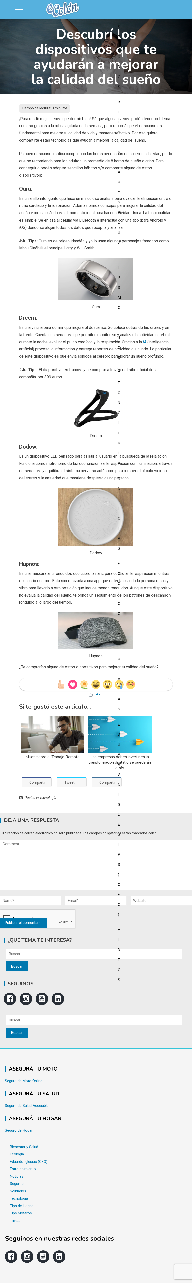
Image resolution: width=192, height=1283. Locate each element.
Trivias (15, 1220)
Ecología (17, 1154)
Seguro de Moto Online (23, 1081)
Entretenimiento (23, 1169)
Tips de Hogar (21, 1206)
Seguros (17, 1183)
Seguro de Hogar (19, 1130)
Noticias (17, 1176)
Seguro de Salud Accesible (27, 1105)
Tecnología (48, 798)
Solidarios (18, 1191)
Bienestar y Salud (24, 1147)
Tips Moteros (21, 1213)
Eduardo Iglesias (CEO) (29, 1161)
